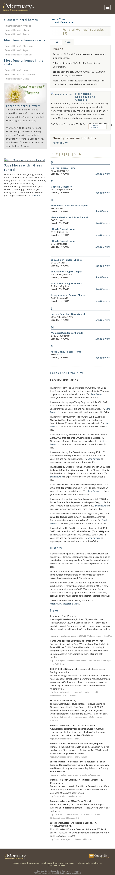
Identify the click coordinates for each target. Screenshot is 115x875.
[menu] (108, 7)
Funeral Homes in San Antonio (20, 74)
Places (68, 41)
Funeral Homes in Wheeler (18, 25)
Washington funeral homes (40, 863)
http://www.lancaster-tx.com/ (64, 603)
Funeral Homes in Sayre (16, 50)
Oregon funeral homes (64, 863)
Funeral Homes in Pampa (17, 34)
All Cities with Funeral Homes (90, 863)
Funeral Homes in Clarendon (19, 46)
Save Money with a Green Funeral (23, 167)
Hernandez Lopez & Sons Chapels (85, 96)
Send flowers (97, 394)
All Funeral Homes (57, 865)
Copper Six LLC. (57, 871)
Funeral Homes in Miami (17, 30)
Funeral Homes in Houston (18, 70)
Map (56, 41)
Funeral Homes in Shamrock (18, 54)
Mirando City (60, 142)
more (36, 195)
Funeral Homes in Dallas (17, 78)
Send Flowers (103, 173)
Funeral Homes (19, 863)
